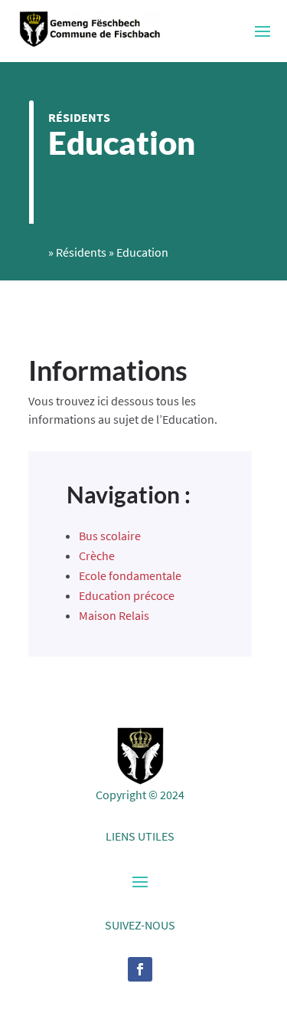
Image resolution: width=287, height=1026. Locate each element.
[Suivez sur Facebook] (140, 969)
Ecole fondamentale (130, 575)
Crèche (97, 555)
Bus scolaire (110, 535)
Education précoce (126, 595)
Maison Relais (114, 615)
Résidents (79, 117)
